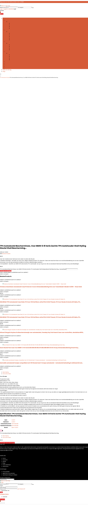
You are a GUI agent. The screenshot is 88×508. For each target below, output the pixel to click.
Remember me (5, 490)
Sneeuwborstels (14, 58)
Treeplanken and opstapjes (17, 26)
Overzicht (5, 460)
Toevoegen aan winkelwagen (5, 270)
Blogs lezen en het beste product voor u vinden (12, 2)
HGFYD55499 (15, 423)
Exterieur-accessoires (10, 20)
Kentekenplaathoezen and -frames (14, 65)
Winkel (4, 461)
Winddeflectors (14, 28)
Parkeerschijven (9, 68)
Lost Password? (21, 489)
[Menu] (0, 74)
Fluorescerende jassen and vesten (19, 46)
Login (1, 492)
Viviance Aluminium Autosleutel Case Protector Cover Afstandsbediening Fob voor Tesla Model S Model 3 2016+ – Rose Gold (41, 287)
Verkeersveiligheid (9, 41)
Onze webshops (7, 464)
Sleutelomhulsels (9, 63)
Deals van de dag (7, 70)
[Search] (32, 484)
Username (2, 487)
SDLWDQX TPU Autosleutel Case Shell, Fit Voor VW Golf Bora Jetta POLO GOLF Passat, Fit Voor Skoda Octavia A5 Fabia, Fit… (40, 302)
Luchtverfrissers (14, 35)
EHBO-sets (13, 45)
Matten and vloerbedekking (17, 36)
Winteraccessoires (10, 51)
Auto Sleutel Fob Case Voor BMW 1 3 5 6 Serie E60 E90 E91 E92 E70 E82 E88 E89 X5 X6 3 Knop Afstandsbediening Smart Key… (39, 348)
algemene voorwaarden (9, 473)
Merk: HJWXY (15, 427)
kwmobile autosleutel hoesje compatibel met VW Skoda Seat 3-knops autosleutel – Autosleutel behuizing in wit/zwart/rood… (41, 363)
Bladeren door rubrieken (9, 18)
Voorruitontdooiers (15, 59)
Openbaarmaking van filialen (10, 475)
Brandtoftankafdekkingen (16, 25)
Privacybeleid (6, 471)
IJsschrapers (13, 56)
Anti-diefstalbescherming (11, 61)
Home (1, 77)
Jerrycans (7, 66)
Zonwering (13, 40)
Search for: (3, 7)
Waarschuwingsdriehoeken (17, 49)
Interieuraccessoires (10, 30)
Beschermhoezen (14, 33)
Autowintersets (14, 55)
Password (2, 489)
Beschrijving (6, 372)
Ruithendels (13, 38)
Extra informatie (7, 373)
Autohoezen (13, 23)
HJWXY (13, 420)
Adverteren (5, 466)
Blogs (4, 71)
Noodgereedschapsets (16, 48)
